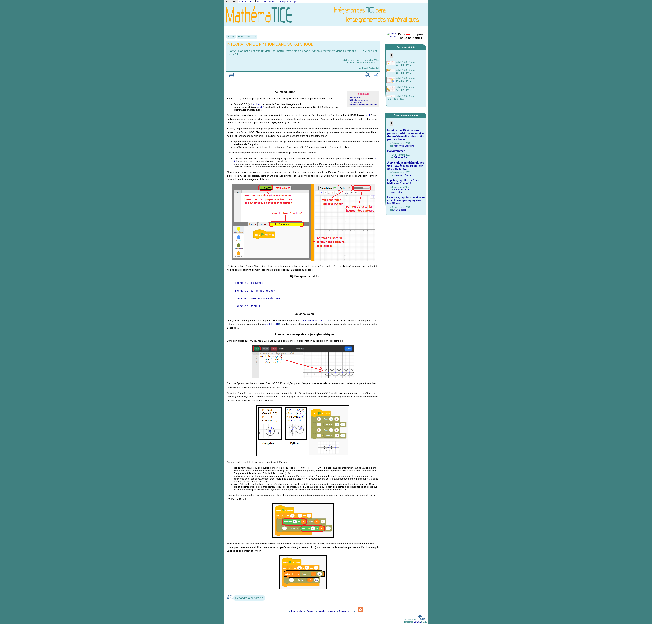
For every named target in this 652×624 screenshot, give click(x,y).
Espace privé (345, 611)
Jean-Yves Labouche (404, 145)
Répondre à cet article (249, 598)
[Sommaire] (273, 92)
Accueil (231, 36)
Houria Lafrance (397, 192)
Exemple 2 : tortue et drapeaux (254, 290)
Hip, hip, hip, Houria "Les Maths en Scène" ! (403, 182)
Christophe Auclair (402, 175)
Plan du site (297, 611)
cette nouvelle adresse (314, 320)
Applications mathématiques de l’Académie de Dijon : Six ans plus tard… (405, 165)
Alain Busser (399, 210)
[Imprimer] (231, 77)
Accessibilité (231, 2)
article (256, 104)
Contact (311, 611)
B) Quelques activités (358, 100)
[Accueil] (326, 25)
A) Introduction (355, 97)
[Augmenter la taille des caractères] (367, 77)
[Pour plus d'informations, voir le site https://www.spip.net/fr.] (422, 619)
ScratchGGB (271, 324)
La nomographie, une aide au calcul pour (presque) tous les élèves (406, 200)
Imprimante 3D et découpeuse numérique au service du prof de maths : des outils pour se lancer (405, 135)
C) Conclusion (355, 102)
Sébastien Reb (401, 157)
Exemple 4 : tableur (247, 306)
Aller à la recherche (266, 1)
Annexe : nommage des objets (363, 105)
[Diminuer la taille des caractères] (376, 77)
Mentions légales (327, 611)
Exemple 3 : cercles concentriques (257, 298)
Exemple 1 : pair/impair (249, 282)
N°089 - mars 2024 (247, 36)
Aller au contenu (246, 1)
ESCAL (417, 622)
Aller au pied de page (287, 1)
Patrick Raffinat (369, 68)
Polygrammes (396, 151)
